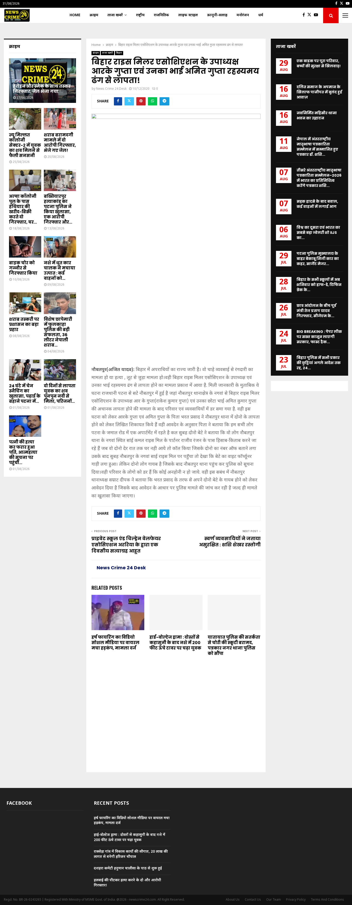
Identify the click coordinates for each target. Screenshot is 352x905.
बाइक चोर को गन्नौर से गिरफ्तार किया (23, 268)
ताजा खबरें (115, 15)
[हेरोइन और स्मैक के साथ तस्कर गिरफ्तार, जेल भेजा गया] (42, 80)
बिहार (119, 53)
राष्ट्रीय (140, 15)
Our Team (273, 900)
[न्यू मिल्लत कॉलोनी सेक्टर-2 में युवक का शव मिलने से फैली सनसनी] (25, 118)
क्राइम (94, 15)
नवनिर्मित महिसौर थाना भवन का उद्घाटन (317, 115)
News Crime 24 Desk (111, 89)
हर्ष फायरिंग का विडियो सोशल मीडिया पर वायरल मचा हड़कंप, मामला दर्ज (115, 642)
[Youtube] (317, 15)
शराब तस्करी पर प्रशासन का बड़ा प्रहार (24, 324)
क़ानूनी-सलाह (217, 15)
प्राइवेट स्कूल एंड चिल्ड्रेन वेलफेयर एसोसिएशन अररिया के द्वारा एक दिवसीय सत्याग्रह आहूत (126, 544)
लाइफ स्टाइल (188, 15)
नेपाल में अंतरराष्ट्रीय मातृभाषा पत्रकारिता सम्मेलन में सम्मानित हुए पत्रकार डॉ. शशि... (317, 146)
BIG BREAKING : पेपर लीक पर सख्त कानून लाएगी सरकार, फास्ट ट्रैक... (319, 336)
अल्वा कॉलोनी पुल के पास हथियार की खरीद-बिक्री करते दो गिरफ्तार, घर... (23, 209)
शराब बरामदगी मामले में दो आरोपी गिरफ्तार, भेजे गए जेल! (60, 142)
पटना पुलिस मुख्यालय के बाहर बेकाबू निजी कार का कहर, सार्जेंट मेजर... (318, 258)
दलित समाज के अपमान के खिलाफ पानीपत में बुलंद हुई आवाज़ (319, 92)
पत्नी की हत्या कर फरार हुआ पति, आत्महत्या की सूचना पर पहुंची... (23, 452)
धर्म (260, 15)
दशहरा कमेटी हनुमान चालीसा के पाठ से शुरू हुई (128, 868)
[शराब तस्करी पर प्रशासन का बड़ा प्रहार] (25, 303)
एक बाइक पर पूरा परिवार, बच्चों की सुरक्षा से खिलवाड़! (319, 63)
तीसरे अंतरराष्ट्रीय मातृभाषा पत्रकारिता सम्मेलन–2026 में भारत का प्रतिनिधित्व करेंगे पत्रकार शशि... (319, 178)
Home (75, 15)
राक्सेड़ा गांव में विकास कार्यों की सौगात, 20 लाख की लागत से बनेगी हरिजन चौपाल (131, 854)
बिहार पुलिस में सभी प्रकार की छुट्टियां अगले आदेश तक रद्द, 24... (319, 363)
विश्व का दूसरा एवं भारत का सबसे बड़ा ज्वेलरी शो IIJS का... (318, 232)
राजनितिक (161, 15)
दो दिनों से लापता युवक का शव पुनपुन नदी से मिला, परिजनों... (60, 393)
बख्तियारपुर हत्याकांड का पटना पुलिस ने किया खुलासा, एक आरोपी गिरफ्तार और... (58, 209)
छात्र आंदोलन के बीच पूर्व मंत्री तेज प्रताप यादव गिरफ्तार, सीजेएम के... (316, 310)
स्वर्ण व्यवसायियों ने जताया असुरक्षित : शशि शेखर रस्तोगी (230, 541)
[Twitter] (310, 15)
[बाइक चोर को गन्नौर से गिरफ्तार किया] (25, 247)
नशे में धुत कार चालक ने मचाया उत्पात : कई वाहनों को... (59, 270)
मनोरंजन (243, 15)
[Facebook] (305, 15)
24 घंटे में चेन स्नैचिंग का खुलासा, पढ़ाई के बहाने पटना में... (24, 393)
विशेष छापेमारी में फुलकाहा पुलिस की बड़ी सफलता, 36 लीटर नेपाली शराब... (58, 332)
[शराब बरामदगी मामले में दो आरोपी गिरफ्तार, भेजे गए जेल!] (60, 118)
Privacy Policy (296, 900)
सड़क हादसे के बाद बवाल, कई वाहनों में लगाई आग (317, 204)
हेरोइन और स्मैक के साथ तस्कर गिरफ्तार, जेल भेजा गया (42, 88)
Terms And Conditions (327, 900)
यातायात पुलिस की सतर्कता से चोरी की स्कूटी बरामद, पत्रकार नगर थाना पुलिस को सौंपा (234, 645)
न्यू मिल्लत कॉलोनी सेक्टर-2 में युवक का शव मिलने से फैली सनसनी (25, 145)
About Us (233, 900)
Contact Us (253, 900)
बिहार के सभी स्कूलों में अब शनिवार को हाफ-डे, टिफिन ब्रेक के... (319, 284)
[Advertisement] (176, 328)
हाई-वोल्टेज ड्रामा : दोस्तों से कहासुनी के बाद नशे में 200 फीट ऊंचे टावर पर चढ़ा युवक (175, 642)
